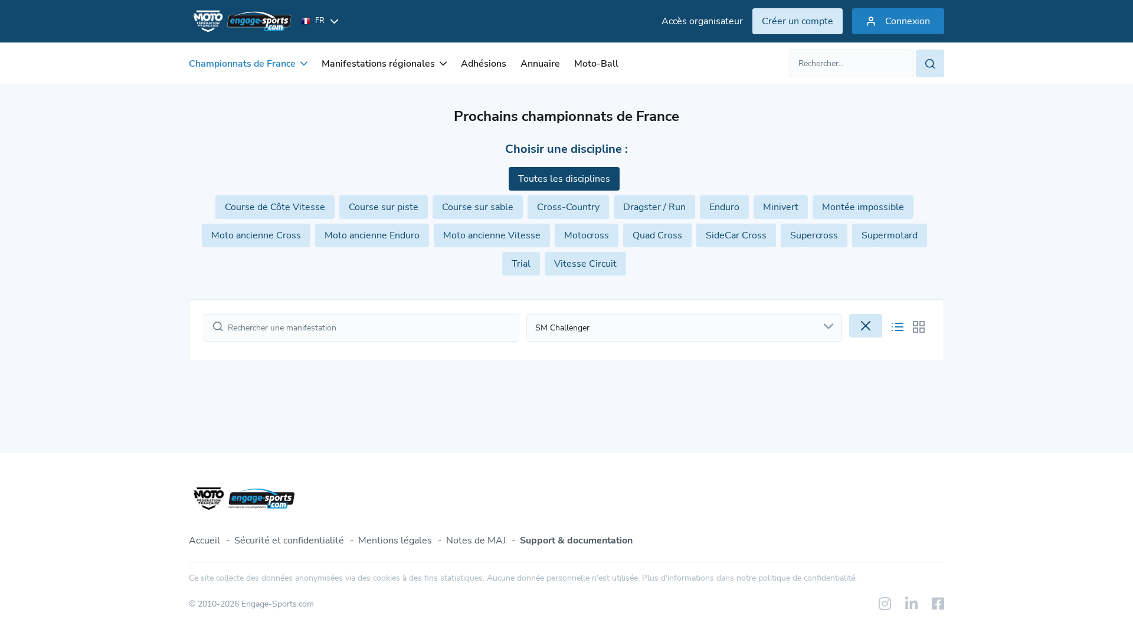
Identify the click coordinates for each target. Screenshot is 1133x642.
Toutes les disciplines (564, 178)
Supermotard (890, 235)
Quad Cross (657, 235)
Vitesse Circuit (585, 263)
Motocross (586, 235)
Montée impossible (863, 207)
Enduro (724, 207)
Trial (521, 263)
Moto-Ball (596, 63)
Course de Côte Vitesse (275, 207)
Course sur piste (383, 207)
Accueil (204, 540)
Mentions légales (395, 540)
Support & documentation (576, 540)
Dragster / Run (654, 207)
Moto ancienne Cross (256, 235)
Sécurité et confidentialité (289, 540)
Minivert (780, 207)
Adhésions (483, 63)
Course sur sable (477, 207)
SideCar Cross (736, 235)
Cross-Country (568, 207)
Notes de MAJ (476, 540)
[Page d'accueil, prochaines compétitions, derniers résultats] (240, 21)
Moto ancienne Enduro (372, 235)
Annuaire (540, 63)
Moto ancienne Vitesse (492, 235)
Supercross (814, 235)
